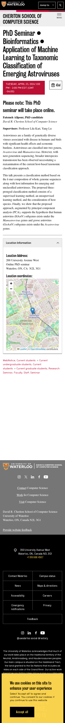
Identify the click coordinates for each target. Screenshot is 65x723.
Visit (21, 502)
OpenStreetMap (38, 348)
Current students (26, 360)
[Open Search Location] (60, 5)
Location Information (18, 242)
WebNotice (9, 360)
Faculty (18, 372)
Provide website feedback (17, 530)
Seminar (35, 372)
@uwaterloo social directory (32, 638)
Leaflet (23, 348)
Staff (26, 372)
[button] (46, 5)
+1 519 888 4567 (35, 557)
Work (20, 495)
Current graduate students (31, 368)
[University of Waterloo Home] (13, 5)
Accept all (22, 712)
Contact (21, 488)
